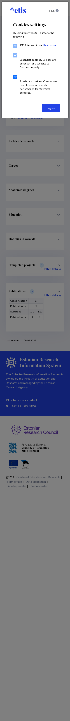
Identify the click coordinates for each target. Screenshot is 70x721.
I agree (50, 108)
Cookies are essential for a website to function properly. (38, 63)
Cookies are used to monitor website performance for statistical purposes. (38, 87)
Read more (49, 45)
